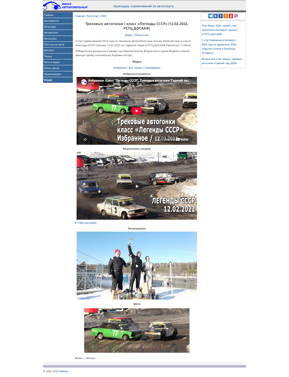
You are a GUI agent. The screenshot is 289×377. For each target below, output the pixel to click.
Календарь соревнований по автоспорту (143, 6)
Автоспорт (50, 26)
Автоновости (51, 20)
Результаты (142, 35)
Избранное (119, 67)
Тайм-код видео (87, 222)
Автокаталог (51, 32)
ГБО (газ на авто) (54, 44)
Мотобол (49, 50)
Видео (128, 35)
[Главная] (65, 9)
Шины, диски (51, 68)
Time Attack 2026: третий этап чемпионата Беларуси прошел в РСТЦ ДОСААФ (219, 30)
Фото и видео (52, 62)
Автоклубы (50, 38)
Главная (48, 15)
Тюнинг (48, 56)
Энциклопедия (52, 74)
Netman (64, 371)
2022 (103, 16)
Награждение (152, 67)
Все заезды (135, 67)
